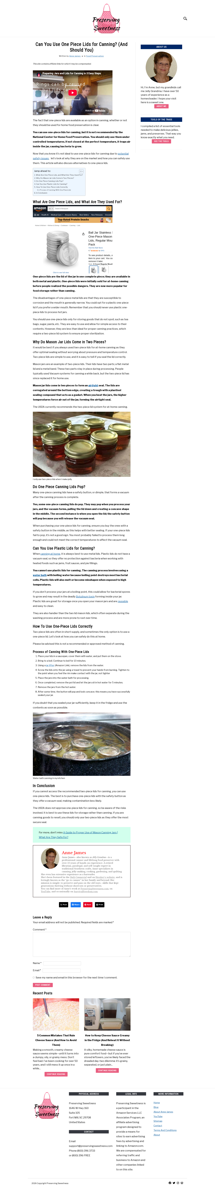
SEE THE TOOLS (161, 141)
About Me (161, 106)
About (157, 1135)
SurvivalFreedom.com (86, 891)
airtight (93, 385)
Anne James (75, 56)
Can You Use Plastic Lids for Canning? (51, 184)
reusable (123, 601)
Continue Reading (56, 1074)
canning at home (50, 553)
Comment (39, 929)
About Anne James (163, 1112)
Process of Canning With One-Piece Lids (55, 190)
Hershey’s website (105, 877)
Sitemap (158, 1121)
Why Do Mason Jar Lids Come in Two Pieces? (55, 178)
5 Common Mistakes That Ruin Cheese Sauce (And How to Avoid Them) (56, 1040)
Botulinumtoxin (85, 596)
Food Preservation (95, 56)
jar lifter (50, 665)
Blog (156, 1107)
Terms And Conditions (165, 1130)
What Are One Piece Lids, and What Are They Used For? (59, 175)
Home (157, 1102)
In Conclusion (41, 193)
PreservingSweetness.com (94, 888)
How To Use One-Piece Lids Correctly (52, 187)
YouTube (45, 891)
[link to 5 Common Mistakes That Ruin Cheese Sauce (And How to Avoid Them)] (56, 1014)
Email (37, 970)
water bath (40, 575)
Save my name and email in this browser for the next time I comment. (76, 977)
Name (37, 963)
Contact (158, 1125)
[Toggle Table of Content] (80, 171)
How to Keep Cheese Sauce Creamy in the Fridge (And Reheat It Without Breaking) (107, 1040)
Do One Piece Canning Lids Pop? (49, 181)
